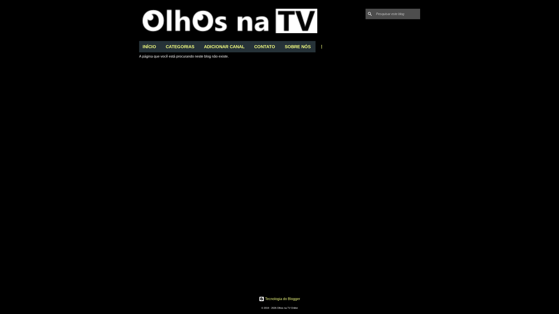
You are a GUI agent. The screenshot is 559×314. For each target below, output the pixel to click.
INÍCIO (149, 46)
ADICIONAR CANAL (224, 46)
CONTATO (264, 46)
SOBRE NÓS (298, 46)
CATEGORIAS (180, 46)
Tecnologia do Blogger (282, 299)
